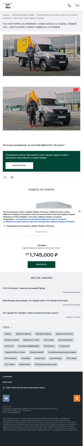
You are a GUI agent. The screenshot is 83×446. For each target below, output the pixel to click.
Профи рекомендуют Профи (23, 15)
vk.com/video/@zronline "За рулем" (46, 145)
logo (8, 5)
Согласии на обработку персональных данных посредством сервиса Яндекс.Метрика (38, 220)
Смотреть (41, 264)
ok (77, 398)
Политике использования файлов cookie (36, 219)
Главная (6, 15)
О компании (7, 377)
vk (6, 398)
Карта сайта (7, 382)
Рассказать (19, 165)
